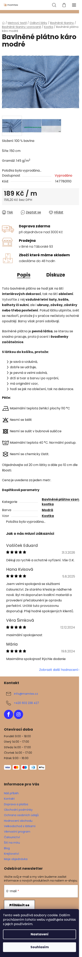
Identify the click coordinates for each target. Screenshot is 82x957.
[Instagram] (18, 714)
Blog (7, 848)
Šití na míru (12, 843)
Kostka (48, 516)
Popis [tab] (23, 275)
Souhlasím (39, 947)
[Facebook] (8, 714)
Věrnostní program (17, 832)
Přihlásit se (19, 905)
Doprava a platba (16, 804)
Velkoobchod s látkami (19, 826)
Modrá (47, 510)
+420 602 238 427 (26, 703)
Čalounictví (12, 837)
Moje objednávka (15, 859)
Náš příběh (11, 793)
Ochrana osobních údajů (21, 815)
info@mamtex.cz (26, 694)
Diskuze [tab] (55, 275)
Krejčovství (11, 854)
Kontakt (9, 799)
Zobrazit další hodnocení (58, 669)
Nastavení (40, 934)
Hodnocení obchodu (18, 821)
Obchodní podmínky (18, 810)
